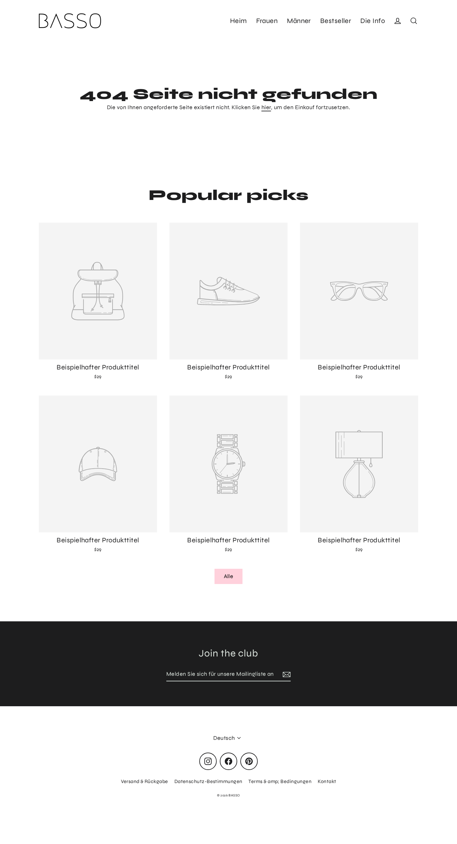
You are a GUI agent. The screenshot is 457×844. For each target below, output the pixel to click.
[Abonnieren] (286, 674)
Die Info (372, 21)
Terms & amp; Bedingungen (280, 781)
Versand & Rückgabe (144, 781)
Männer (299, 21)
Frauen (267, 21)
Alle (228, 576)
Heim (238, 21)
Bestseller (335, 21)
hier (266, 107)
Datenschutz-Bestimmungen (208, 781)
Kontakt (327, 781)
